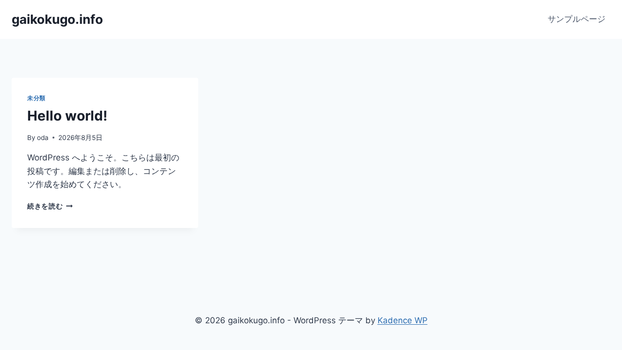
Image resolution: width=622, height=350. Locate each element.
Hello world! (67, 115)
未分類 (36, 98)
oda (43, 137)
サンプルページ (576, 19)
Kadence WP (403, 320)
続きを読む (50, 206)
